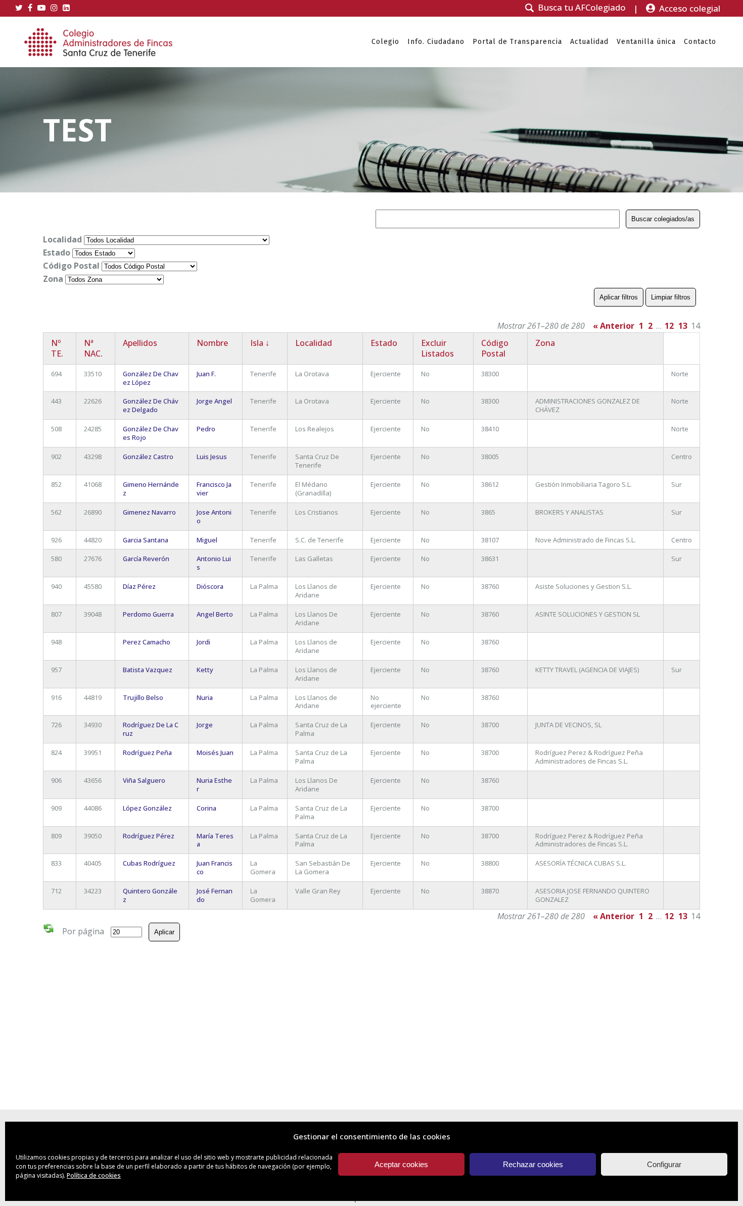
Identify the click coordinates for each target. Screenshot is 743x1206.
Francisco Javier (214, 488)
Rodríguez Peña (147, 752)
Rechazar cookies (533, 1164)
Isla (259, 342)
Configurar (664, 1164)
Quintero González (150, 895)
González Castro (148, 456)
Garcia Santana (145, 539)
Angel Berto (215, 614)
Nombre (212, 342)
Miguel (207, 539)
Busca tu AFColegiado (582, 8)
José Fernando (215, 895)
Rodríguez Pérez (148, 835)
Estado (56, 252)
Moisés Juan (215, 752)
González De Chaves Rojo (150, 433)
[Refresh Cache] (48, 930)
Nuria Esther (214, 784)
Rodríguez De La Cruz (150, 729)
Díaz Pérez (139, 586)
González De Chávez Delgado (150, 405)
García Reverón (146, 558)
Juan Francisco (215, 867)
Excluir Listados (437, 348)
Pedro (206, 428)
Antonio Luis (214, 563)
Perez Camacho (146, 641)
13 (682, 325)
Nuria (205, 697)
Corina (206, 808)
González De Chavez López (150, 378)
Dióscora (210, 586)
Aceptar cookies (401, 1164)
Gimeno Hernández (151, 488)
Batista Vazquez (147, 669)
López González (147, 808)
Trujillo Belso (143, 697)
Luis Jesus (212, 456)
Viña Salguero (144, 780)
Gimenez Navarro (149, 512)
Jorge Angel (214, 401)
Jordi (203, 641)
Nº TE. (57, 348)
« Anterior (613, 325)
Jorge (205, 724)
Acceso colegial (689, 8)
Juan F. (206, 373)
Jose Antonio (214, 516)
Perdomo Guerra (148, 614)
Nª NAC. (93, 348)
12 (669, 325)
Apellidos (140, 342)
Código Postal (71, 265)
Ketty (205, 669)
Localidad (62, 239)
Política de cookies (94, 1175)
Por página (83, 931)
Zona (53, 278)
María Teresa (215, 840)
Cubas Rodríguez (149, 863)
